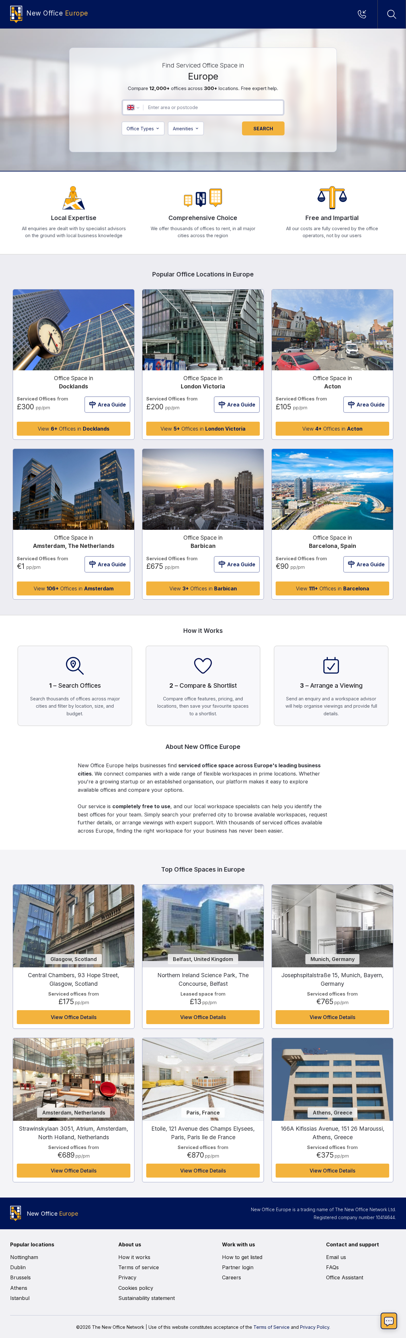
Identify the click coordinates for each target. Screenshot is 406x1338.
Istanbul (19, 1298)
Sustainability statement (146, 1298)
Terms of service (138, 1267)
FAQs (332, 1267)
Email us (336, 1257)
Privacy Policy (314, 1327)
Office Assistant (344, 1277)
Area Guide (112, 404)
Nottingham (24, 1257)
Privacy (127, 1277)
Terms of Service (271, 1327)
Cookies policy (135, 1288)
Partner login (237, 1267)
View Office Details (73, 1017)
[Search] (391, 14)
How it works (134, 1257)
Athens (18, 1288)
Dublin (18, 1267)
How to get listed (242, 1257)
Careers (231, 1277)
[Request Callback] (364, 14)
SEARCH (263, 128)
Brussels (20, 1277)
